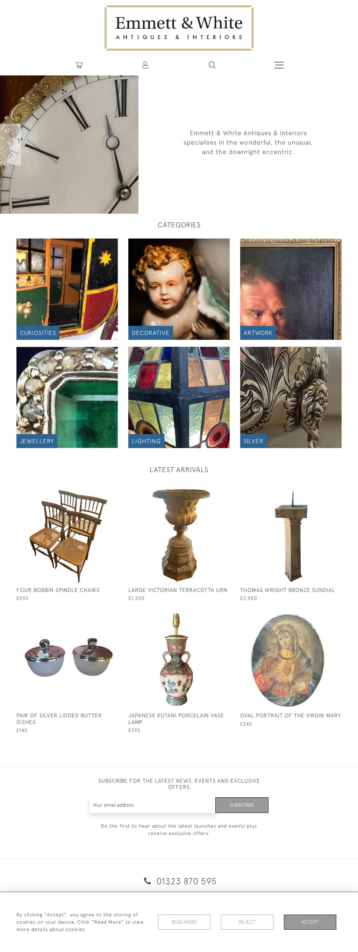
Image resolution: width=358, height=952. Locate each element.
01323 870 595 (185, 881)
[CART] (79, 65)
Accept (310, 922)
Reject (247, 922)
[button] (212, 65)
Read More (184, 922)
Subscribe (242, 805)
